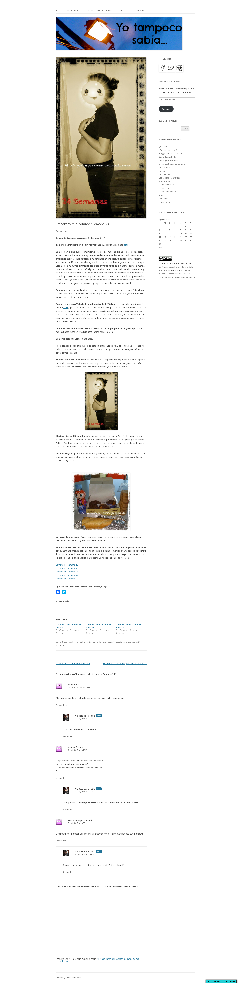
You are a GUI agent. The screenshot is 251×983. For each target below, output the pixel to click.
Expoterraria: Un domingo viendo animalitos (125, 663)
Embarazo (130, 641)
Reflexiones (164, 198)
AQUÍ (65, 307)
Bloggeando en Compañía (170, 153)
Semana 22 (73, 575)
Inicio (58, 10)
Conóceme (123, 10)
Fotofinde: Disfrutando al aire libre (73, 663)
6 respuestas (61, 231)
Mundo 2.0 (163, 195)
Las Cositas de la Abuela (169, 177)
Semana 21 (73, 571)
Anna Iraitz (73, 684)
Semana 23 (73, 578)
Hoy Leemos (164, 174)
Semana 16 (61, 571)
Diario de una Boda (167, 157)
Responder (61, 705)
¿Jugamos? (163, 146)
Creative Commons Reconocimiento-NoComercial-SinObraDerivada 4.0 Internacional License (177, 274)
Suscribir (166, 108)
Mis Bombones (73, 10)
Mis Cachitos (164, 181)
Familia (162, 171)
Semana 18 (61, 578)
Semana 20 (73, 568)
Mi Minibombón (169, 191)
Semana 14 (61, 564)
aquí (126, 244)
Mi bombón (167, 188)
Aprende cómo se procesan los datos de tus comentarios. (97, 959)
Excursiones (164, 167)
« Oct (161, 247)
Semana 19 (73, 564)
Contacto (140, 10)
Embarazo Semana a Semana (99, 10)
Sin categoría (164, 202)
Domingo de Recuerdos (169, 160)
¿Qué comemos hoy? (168, 150)
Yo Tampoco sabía (85, 715)
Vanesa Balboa (75, 747)
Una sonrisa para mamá (80, 820)
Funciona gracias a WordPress (68, 977)
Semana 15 (61, 568)
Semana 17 (61, 575)
